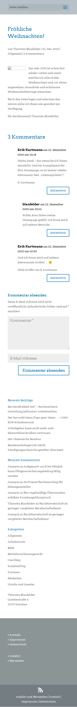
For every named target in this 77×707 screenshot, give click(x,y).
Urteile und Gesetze (21, 584)
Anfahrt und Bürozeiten (31, 696)
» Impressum (16, 639)
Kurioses (14, 572)
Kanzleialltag (16, 566)
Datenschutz (47, 701)
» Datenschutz (17, 644)
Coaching (14, 559)
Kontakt (54, 696)
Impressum (29, 701)
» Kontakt (14, 634)
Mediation (15, 578)
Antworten (58, 190)
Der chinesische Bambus (24, 439)
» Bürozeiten (16, 660)
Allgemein (15, 53)
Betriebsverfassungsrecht (25, 554)
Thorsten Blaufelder (27, 48)
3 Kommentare (34, 53)
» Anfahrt (14, 656)
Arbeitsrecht (16, 541)
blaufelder (31, 204)
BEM (11, 547)
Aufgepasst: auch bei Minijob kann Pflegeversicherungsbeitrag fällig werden (35, 471)
